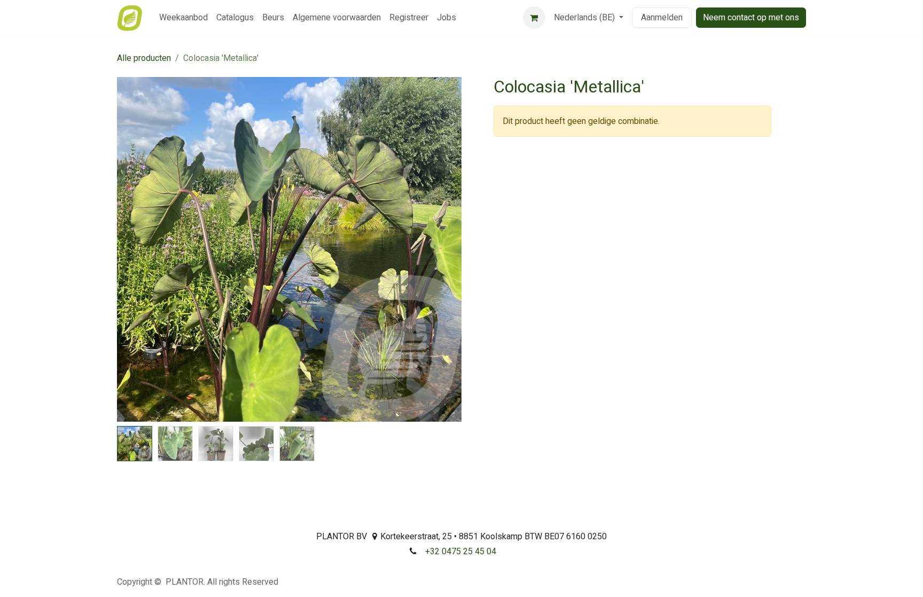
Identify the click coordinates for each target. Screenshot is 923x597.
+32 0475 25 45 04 (460, 551)
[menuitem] (183, 17)
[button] (134, 249)
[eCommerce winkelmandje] (534, 17)
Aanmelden (662, 17)
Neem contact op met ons (751, 17)
